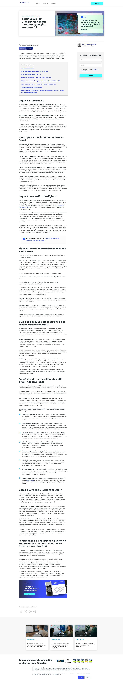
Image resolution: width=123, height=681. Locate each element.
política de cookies (71, 671)
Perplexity (22, 48)
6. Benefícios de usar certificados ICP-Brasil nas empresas (38, 84)
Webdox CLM (30, 480)
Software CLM (31, 639)
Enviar (91, 75)
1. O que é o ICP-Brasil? (27, 68)
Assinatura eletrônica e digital (31, 16)
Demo (97, 3)
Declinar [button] (87, 677)
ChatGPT (29, 48)
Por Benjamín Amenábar (89, 44)
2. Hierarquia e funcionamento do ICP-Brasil (34, 71)
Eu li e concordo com (90, 70)
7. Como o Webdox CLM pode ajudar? (32, 87)
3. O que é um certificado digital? (31, 74)
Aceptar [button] (80, 677)
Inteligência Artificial (34, 640)
